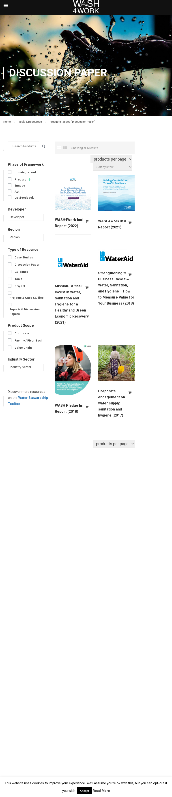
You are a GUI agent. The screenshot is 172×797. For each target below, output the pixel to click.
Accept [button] (84, 791)
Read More (101, 791)
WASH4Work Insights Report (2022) (72, 223)
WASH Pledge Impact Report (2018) (72, 408)
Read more (86, 221)
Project (20, 286)
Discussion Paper (27, 264)
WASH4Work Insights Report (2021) (116, 224)
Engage (20, 185)
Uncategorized (25, 172)
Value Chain (23, 347)
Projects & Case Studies (26, 297)
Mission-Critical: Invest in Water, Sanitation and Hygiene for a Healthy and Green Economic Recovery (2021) (72, 304)
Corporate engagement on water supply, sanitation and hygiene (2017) (111, 403)
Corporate (22, 333)
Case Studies (24, 257)
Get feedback (24, 197)
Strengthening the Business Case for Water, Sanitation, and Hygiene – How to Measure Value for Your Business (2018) (116, 288)
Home (7, 121)
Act (17, 191)
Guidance (21, 271)
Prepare (20, 179)
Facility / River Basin (29, 340)
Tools (18, 279)
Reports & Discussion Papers (24, 312)
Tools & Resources (30, 121)
